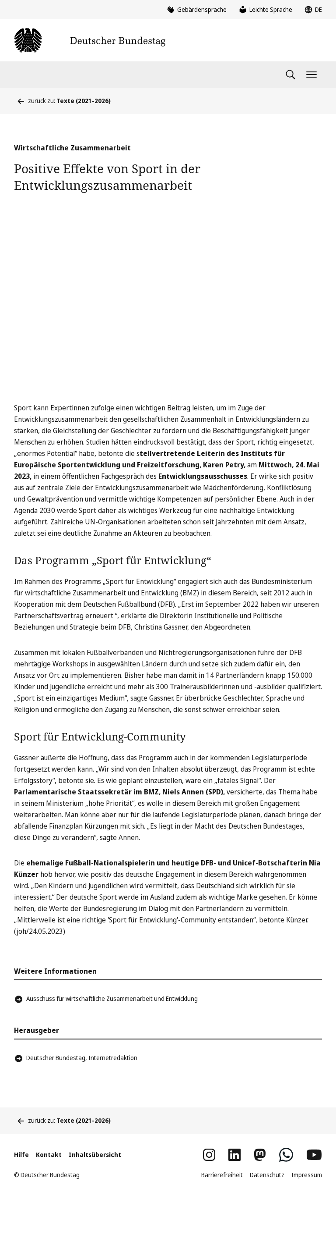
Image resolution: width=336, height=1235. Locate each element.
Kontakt (49, 1154)
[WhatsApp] (286, 1155)
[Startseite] (89, 40)
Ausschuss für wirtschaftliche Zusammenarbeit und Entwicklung (112, 998)
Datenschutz (267, 1175)
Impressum (306, 1175)
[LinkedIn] (234, 1155)
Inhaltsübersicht (95, 1154)
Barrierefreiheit (222, 1175)
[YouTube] (314, 1155)
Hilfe (21, 1154)
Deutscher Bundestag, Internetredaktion (81, 1057)
